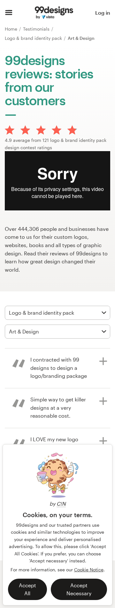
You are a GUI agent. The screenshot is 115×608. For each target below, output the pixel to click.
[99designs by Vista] (54, 12)
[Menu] (9, 12)
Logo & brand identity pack (34, 38)
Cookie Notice (88, 569)
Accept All (27, 589)
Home (12, 29)
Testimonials (37, 29)
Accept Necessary (78, 589)
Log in (102, 13)
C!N (61, 504)
